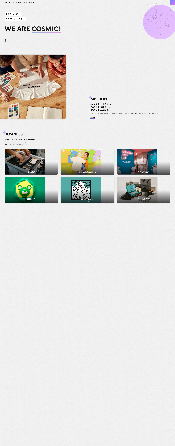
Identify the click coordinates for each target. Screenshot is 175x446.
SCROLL (5, 40)
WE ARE (33, 428)
